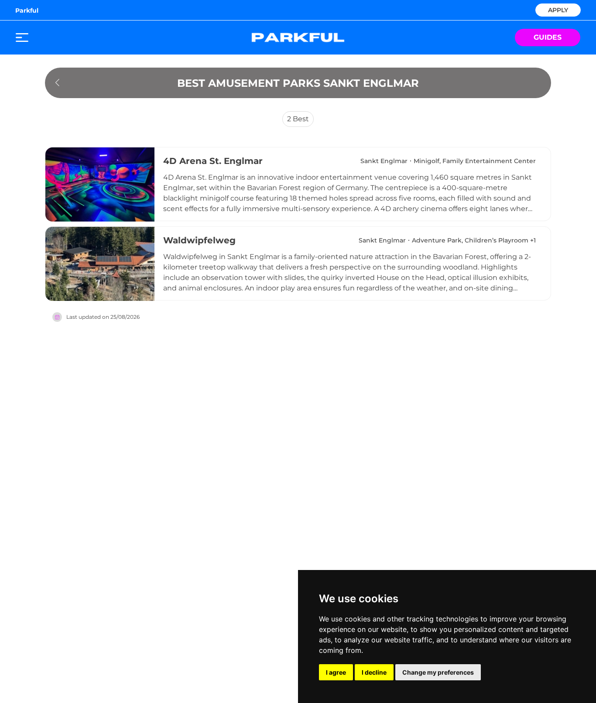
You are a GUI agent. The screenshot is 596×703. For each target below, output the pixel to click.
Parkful (26, 10)
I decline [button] (374, 672)
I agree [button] (336, 672)
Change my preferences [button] (438, 672)
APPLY (558, 9)
